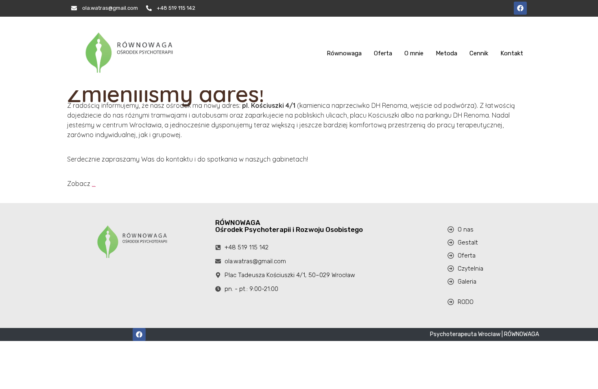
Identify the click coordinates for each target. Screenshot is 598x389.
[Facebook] (520, 8)
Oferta (383, 53)
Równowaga (344, 53)
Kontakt (511, 53)
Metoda (446, 53)
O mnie (413, 53)
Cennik (478, 53)
